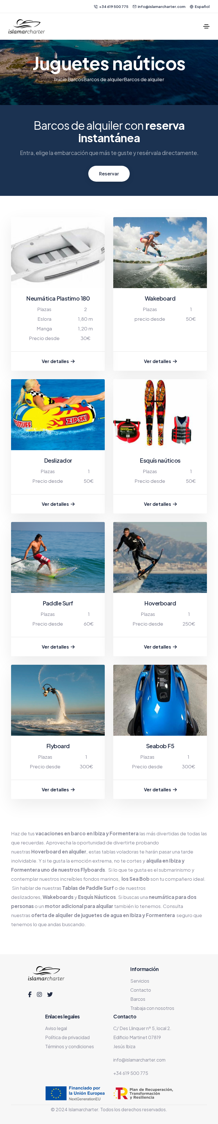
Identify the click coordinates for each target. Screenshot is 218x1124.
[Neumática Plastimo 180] (58, 252)
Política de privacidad (67, 1037)
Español (202, 6)
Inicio (61, 79)
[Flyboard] (58, 700)
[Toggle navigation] (206, 26)
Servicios (139, 981)
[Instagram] (39, 994)
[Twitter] (50, 994)
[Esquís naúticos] (160, 414)
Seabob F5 (160, 745)
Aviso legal (56, 1028)
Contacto (140, 990)
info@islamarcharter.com (161, 6)
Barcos (75, 79)
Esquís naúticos (160, 460)
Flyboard (58, 745)
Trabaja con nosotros (152, 1008)
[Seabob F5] (160, 700)
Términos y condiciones (69, 1046)
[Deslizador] (58, 414)
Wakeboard (160, 298)
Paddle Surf (58, 603)
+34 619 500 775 (113, 6)
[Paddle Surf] (58, 557)
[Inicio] (27, 26)
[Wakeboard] (160, 252)
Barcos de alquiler (103, 79)
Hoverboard (160, 603)
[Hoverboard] (160, 557)
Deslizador (58, 460)
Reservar (109, 174)
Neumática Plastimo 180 (58, 298)
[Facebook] (30, 994)
